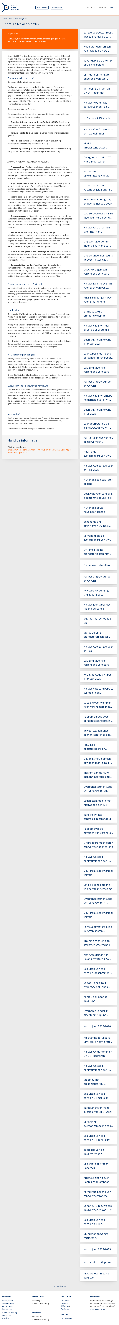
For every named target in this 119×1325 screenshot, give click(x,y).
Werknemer (42, 7)
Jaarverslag (7, 1309)
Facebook (65, 1300)
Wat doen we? (8, 1303)
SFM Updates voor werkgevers (15, 19)
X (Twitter (65, 1306)
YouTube (65, 1309)
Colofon (5, 1318)
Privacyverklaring (9, 1312)
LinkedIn (64, 1303)
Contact (102, 7)
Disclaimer (6, 1315)
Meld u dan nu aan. (98, 1309)
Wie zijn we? (7, 1300)
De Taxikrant (66, 1318)
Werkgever (57, 7)
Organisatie (7, 1306)
